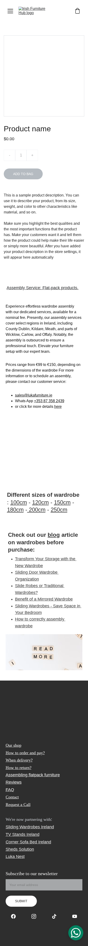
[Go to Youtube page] (74, 916)
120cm (40, 502)
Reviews (14, 782)
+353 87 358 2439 (49, 401)
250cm (59, 509)
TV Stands (15, 834)
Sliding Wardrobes (23, 827)
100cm (18, 502)
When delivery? (19, 760)
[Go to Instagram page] (36, 916)
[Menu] (10, 11)
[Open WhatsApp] (75, 932)
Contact (12, 797)
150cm (62, 502)
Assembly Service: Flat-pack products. (42, 287)
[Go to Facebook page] (15, 916)
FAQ (10, 789)
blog (54, 535)
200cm (36, 509)
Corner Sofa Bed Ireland (28, 842)
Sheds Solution (20, 849)
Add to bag (23, 174)
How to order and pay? (25, 752)
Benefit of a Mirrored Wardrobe (44, 599)
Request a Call (18, 804)
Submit (21, 901)
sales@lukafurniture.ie (33, 395)
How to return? (18, 767)
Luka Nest (15, 856)
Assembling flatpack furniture (33, 775)
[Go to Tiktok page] (56, 916)
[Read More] (44, 652)
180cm (15, 509)
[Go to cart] (77, 11)
